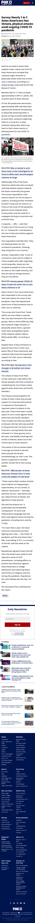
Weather (19, 737)
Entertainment (22, 818)
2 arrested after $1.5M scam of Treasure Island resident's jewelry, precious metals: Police (11, 723)
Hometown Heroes (21, 776)
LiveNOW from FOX (22, 799)
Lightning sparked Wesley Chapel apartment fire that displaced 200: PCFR (11, 691)
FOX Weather (20, 760)
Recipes (18, 782)
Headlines (19, 820)
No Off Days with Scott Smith (6, 779)
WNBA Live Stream (21, 892)
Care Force (4, 812)
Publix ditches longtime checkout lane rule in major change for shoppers (12, 706)
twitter (14, 903)
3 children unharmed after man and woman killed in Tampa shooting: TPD (22, 678)
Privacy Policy (19, 633)
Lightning (4, 776)
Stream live (4, 865)
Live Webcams (20, 745)
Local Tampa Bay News (6, 742)
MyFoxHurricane (21, 757)
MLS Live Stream (21, 894)
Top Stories (4, 739)
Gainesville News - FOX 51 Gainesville (6, 846)
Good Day (20, 769)
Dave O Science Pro (22, 786)
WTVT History (20, 847)
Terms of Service (18, 635)
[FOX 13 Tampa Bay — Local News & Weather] (6, 3)
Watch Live (26, 3)
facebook (10, 903)
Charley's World (20, 774)
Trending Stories (21, 826)
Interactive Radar (21, 743)
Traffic (18, 772)
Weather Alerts (20, 749)
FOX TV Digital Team (17, 33)
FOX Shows (19, 828)
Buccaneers (4, 772)
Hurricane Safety (21, 752)
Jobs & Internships (21, 845)
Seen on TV (4, 758)
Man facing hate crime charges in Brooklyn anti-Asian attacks (16, 368)
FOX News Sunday (6, 760)
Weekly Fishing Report (5, 782)
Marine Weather (20, 747)
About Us (20, 837)
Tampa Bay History (7, 810)
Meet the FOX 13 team (21, 840)
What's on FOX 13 (21, 830)
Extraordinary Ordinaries (20, 779)
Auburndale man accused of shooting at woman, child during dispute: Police (21, 670)
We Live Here (6, 791)
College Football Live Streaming (20, 868)
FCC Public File (20, 852)
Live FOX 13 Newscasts (19, 796)
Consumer (4, 747)
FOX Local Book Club (20, 823)
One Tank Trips (5, 800)
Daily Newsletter (6, 762)
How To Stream (20, 793)
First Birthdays (20, 784)
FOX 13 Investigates (7, 754)
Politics (3, 752)
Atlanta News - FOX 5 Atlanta (7, 850)
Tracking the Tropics (19, 754)
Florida (3, 745)
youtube (20, 903)
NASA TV (18, 809)
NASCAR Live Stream (20, 874)
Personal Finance (6, 824)
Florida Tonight (5, 795)
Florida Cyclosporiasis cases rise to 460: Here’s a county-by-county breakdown (22, 647)
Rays (2, 774)
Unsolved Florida (6, 756)
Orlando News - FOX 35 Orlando (6, 842)
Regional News (5, 838)
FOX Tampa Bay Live (21, 812)
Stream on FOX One (20, 862)
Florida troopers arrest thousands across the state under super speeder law (21, 655)
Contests (18, 832)
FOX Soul (18, 803)
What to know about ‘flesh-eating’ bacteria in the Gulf (10, 714)
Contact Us (19, 856)
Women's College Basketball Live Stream (21, 887)
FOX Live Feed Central (20, 806)
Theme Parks (5, 802)
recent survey (7, 85)
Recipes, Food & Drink (6, 807)
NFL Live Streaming (21, 865)
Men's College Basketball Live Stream (20, 882)
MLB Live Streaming (22, 871)
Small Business (5, 829)
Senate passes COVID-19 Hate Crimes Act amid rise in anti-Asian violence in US (17, 284)
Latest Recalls (5, 822)
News (24, 33)
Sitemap (3, 764)
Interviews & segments (5, 868)
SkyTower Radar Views (21, 740)
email (24, 903)
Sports (4, 769)
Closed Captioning (21, 850)
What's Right (5, 793)
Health (3, 749)
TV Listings (19, 843)
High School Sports (6, 785)
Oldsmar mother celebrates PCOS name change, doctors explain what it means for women (12, 699)
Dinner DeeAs (5, 797)
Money (4, 818)
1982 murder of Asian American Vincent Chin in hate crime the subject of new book (15, 473)
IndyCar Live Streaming (19, 878)
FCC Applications (21, 854)
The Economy (5, 826)
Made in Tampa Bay (7, 804)
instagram (17, 903)
